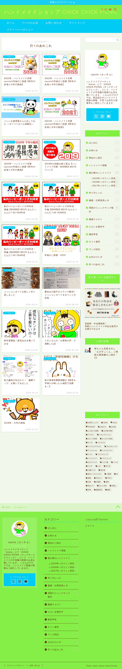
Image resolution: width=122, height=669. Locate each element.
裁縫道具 (99, 490)
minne (115, 422)
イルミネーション (105, 435)
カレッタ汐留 (92, 439)
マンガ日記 (103, 249)
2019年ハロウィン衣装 (104, 178)
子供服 (109, 474)
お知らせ (103, 150)
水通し (114, 486)
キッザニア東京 (107, 439)
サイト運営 (103, 242)
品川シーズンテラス (94, 474)
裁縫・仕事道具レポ (103, 200)
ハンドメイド (92, 458)
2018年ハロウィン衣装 (105, 182)
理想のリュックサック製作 (103, 210)
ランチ (90, 466)
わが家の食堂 (108, 431)
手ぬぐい (99, 478)
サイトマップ (77, 22)
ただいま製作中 (103, 227)
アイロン (91, 435)
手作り (109, 478)
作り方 (108, 466)
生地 (89, 490)
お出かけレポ (103, 257)
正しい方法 (103, 486)
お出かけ (103, 427)
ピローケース (92, 462)
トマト (90, 454)
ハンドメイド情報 (103, 165)
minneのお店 (30, 22)
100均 (105, 422)
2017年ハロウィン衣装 (104, 186)
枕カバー (91, 486)
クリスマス (101, 442)
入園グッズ (91, 470)
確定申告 (103, 234)
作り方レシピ (103, 193)
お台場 (113, 427)
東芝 (107, 482)
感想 (89, 478)
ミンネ (115, 462)
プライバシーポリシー (20, 29)
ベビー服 (105, 462)
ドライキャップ (103, 454)
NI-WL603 (91, 427)
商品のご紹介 (103, 158)
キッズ (90, 442)
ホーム (11, 22)
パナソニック (106, 458)
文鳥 (89, 482)
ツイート (90, 525)
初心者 (103, 470)
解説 (108, 490)
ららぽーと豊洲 (93, 431)
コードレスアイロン (94, 446)
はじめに (103, 143)
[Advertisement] (103, 385)
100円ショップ (93, 422)
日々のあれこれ (103, 264)
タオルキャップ (112, 446)
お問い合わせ (54, 22)
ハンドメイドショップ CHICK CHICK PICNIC (61, 12)
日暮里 (98, 482)
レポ (99, 466)
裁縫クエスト (103, 219)
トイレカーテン (107, 450)
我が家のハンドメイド (103, 173)
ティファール (92, 450)
